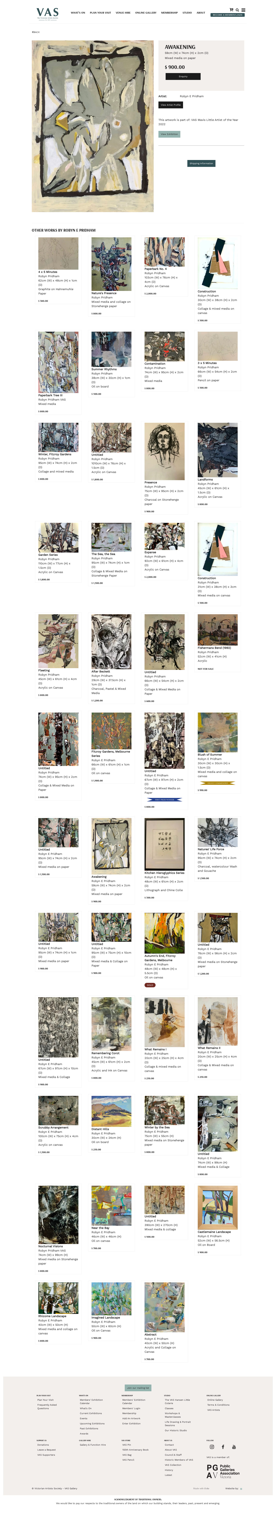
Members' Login (131, 1408)
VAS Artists (213, 1410)
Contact (169, 1445)
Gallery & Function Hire (93, 1445)
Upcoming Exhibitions (92, 1423)
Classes (169, 1408)
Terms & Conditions (218, 1405)
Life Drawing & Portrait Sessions (178, 1424)
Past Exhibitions (89, 1428)
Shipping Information (201, 163)
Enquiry (183, 76)
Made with (201, 1488)
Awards (84, 1433)
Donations (43, 1445)
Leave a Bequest (46, 1449)
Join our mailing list (138, 1388)
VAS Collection (173, 1465)
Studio (187, 12)
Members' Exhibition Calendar (91, 1402)
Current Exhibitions (91, 1413)
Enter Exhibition (131, 1423)
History (169, 1470)
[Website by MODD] (241, 1488)
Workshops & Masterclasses (173, 1415)
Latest (168, 1475)
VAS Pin (126, 1445)
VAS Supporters (46, 1455)
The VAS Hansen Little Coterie (177, 1402)
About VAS (171, 1449)
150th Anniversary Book (135, 1449)
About (201, 12)
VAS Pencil (128, 1460)
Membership (169, 12)
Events (83, 1418)
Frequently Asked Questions (47, 1407)
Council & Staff (173, 1455)
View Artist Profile (171, 105)
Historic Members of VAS (179, 1460)
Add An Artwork (131, 1418)
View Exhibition (169, 134)
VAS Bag (126, 1455)
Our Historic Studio (176, 1430)
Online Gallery (145, 12)
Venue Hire (123, 12)
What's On (78, 12)
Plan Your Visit (100, 12)
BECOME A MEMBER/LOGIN (227, 15)
